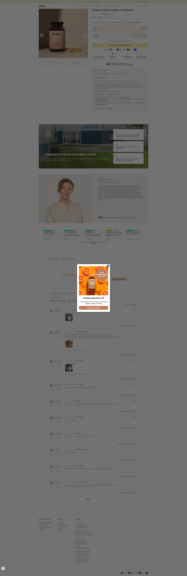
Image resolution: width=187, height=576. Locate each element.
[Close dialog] (108, 266)
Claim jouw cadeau (93, 308)
